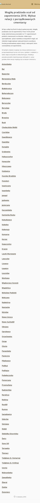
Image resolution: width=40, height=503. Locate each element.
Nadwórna (6, 302)
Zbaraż (4, 482)
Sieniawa (5, 424)
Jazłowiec (5, 200)
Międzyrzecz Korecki (10, 283)
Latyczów (5, 259)
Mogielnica (6, 288)
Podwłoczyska (7, 375)
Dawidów (5, 142)
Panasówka (6, 351)
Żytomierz (6, 492)
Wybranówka (7, 473)
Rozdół (4, 404)
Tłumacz (5, 453)
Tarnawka (5, 448)
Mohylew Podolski (9, 293)
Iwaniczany (6, 186)
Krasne (4, 249)
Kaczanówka (7, 210)
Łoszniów (5, 273)
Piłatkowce (6, 361)
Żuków (4, 487)
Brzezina (5, 118)
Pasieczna (6, 356)
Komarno (5, 234)
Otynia (4, 346)
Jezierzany (6, 205)
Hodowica (6, 171)
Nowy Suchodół (8, 322)
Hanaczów (6, 161)
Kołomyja (5, 229)
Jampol (4, 195)
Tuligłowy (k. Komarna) (11, 458)
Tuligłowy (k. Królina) (10, 463)
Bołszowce (6, 98)
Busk (4, 122)
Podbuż (5, 366)
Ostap (4, 341)
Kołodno (5, 225)
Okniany (5, 327)
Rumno (5, 409)
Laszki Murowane (9, 254)
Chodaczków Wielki (9, 127)
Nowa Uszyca (7, 317)
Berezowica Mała (8, 79)
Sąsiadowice (7, 414)
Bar (3, 69)
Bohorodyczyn (7, 93)
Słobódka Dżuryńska (10, 434)
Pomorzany (6, 380)
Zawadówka (6, 477)
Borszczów (6, 103)
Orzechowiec (7, 336)
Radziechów (6, 390)
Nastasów (6, 307)
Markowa (5, 278)
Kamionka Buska (8, 215)
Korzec (4, 239)
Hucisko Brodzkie (9, 176)
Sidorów (5, 419)
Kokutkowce (7, 220)
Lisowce (5, 263)
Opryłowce (6, 331)
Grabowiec (6, 152)
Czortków (5, 132)
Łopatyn (5, 268)
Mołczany (5, 297)
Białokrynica (7, 88)
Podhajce (5, 370)
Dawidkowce (7, 137)
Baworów (5, 74)
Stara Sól (5, 443)
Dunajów (5, 147)
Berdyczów (6, 84)
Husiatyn (5, 181)
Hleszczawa (6, 166)
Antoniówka (6, 64)
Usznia (4, 468)
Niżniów (5, 312)
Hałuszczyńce (7, 156)
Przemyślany (7, 385)
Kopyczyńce (6, 244)
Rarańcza (5, 395)
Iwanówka (6, 190)
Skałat (4, 429)
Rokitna (5, 400)
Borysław (5, 108)
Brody (4, 113)
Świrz (4, 438)
